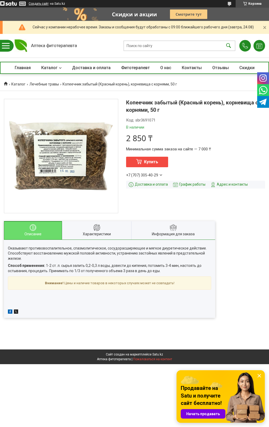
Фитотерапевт (135, 67)
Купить (151, 161)
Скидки (247, 67)
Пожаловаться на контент (152, 359)
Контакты (192, 67)
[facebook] (10, 312)
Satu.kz (157, 354)
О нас (165, 67)
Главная (23, 67)
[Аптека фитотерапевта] (20, 45)
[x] (16, 312)
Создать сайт (39, 4)
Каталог (49, 67)
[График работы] (259, 46)
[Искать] (228, 46)
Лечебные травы (44, 84)
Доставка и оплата (91, 67)
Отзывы (220, 67)
